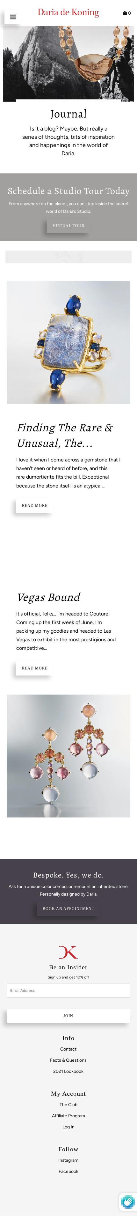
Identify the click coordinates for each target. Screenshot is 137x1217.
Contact (68, 1049)
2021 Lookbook (68, 1071)
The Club (68, 1104)
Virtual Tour (68, 226)
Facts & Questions (68, 1060)
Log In (68, 1127)
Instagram (68, 1160)
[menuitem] (68, 1049)
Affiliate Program (68, 1116)
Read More (34, 505)
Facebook (68, 1171)
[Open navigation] (13, 17)
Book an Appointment (68, 908)
